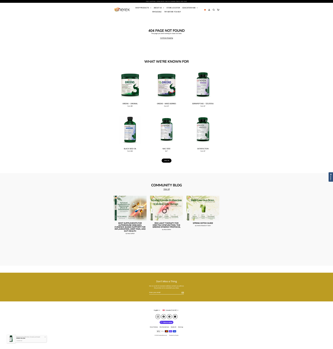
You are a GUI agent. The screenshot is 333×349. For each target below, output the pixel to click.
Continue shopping (166, 38)
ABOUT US (158, 8)
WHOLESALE (157, 12)
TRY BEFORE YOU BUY (172, 12)
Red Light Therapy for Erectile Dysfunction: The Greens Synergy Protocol (167, 225)
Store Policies (154, 327)
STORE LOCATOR (173, 8)
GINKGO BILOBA (20, 338)
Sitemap (180, 327)
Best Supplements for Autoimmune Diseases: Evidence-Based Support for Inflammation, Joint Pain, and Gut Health (130, 227)
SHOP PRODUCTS (142, 8)
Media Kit (173, 327)
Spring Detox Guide (203, 223)
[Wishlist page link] (205, 10)
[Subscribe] (182, 292)
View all (166, 161)
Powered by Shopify (173, 335)
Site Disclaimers (164, 327)
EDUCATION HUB (189, 8)
